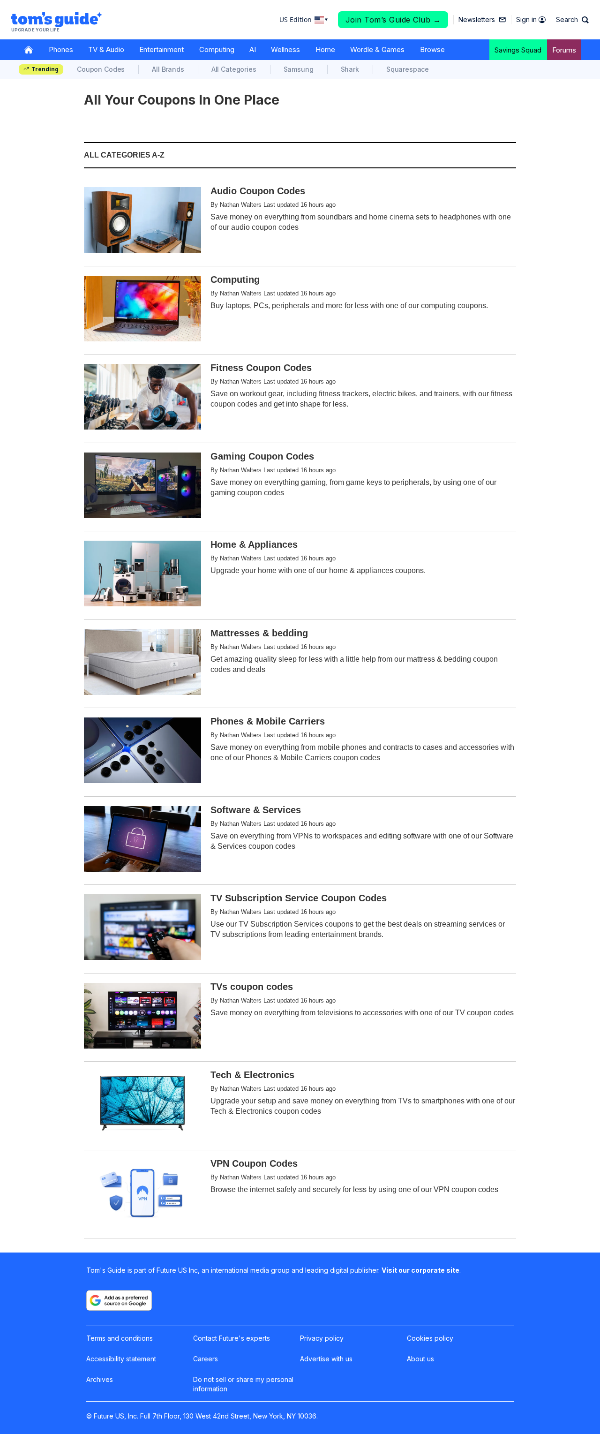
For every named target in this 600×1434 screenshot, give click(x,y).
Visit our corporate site (420, 1270)
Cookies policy (430, 1338)
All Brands (168, 69)
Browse (432, 49)
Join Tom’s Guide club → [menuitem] (393, 19)
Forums (564, 49)
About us (420, 1359)
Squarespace (407, 69)
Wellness (285, 49)
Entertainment (161, 49)
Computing (216, 49)
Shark (350, 69)
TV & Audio (106, 49)
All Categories (233, 69)
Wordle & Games (377, 49)
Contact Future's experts (231, 1338)
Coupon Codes (101, 69)
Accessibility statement (121, 1359)
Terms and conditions (119, 1338)
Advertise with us (326, 1359)
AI (252, 49)
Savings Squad (518, 49)
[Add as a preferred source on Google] (119, 1300)
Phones (61, 49)
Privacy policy (322, 1338)
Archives (99, 1379)
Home (325, 49)
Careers (205, 1359)
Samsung (299, 69)
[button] (572, 19)
